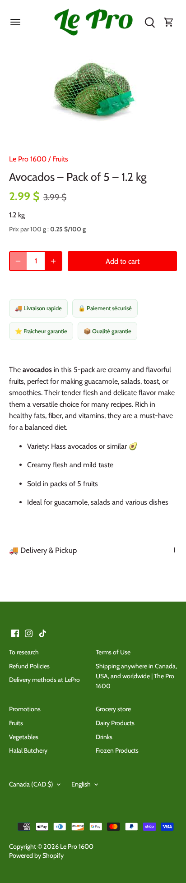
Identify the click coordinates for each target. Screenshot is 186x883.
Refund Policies (29, 666)
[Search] (150, 22)
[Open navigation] (15, 22)
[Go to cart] (169, 22)
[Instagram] (29, 633)
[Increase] (53, 261)
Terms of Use (113, 652)
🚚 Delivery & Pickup (43, 550)
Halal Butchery (28, 750)
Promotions (25, 709)
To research (24, 652)
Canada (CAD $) (31, 784)
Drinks (104, 737)
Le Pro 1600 (27, 159)
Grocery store (113, 709)
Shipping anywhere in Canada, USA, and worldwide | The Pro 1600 (136, 676)
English (81, 784)
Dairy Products (115, 723)
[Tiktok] (42, 633)
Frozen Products (117, 750)
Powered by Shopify (36, 855)
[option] (93, 92)
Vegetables (23, 737)
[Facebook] (15, 633)
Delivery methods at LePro (44, 680)
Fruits (60, 159)
